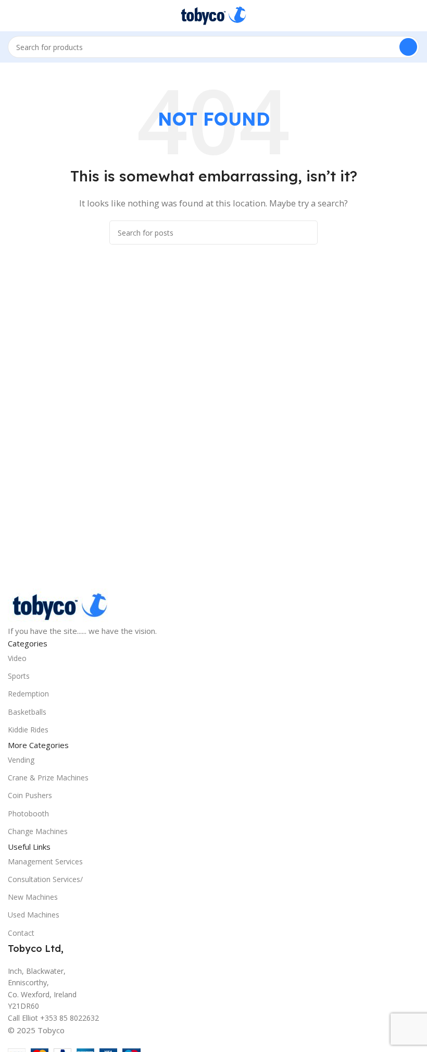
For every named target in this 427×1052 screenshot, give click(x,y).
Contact (21, 933)
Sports (19, 676)
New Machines (33, 897)
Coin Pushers (30, 795)
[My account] (415, 15)
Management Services (45, 861)
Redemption (28, 694)
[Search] (408, 47)
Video (17, 658)
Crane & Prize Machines (48, 777)
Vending (21, 760)
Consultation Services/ (45, 879)
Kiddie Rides (28, 730)
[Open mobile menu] (12, 15)
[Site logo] (213, 14)
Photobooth (28, 813)
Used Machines (33, 915)
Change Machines (38, 831)
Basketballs (27, 712)
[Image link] (60, 606)
